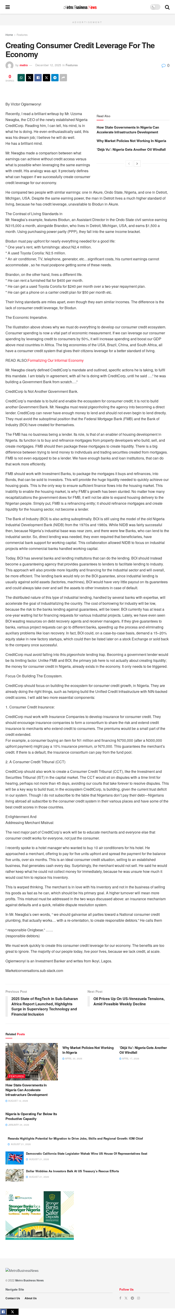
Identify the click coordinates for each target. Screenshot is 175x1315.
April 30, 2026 (73, 1058)
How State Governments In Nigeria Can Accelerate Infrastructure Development (128, 130)
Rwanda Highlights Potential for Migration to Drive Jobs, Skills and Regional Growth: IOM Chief (75, 1138)
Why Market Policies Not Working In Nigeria (131, 140)
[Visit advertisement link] (87, 16)
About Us (31, 1298)
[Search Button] (167, 7)
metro (24, 65)
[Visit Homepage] (80, 7)
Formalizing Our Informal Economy (56, 360)
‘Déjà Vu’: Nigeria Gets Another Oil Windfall (131, 149)
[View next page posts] (137, 163)
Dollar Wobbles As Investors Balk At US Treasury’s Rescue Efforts (72, 1171)
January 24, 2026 (18, 1124)
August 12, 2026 (18, 1100)
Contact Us (12, 1298)
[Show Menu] (7, 7)
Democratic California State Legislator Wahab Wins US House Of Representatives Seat (86, 1153)
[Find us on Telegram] (132, 1298)
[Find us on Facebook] (120, 1298)
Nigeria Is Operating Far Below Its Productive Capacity (31, 1116)
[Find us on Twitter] (126, 1298)
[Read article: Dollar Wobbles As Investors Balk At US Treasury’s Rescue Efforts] (14, 1175)
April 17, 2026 (130, 1058)
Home (9, 35)
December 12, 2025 (48, 65)
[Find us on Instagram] (138, 1298)
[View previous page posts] (129, 163)
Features (22, 35)
